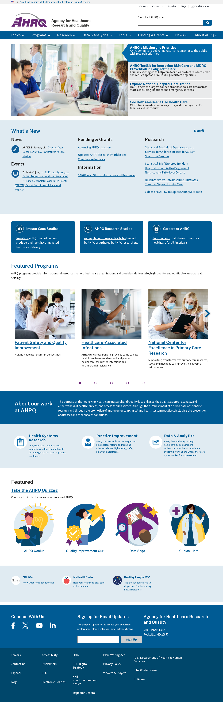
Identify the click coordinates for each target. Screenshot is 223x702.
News (179, 35)
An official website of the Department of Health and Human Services (55, 1)
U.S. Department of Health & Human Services (158, 659)
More (197, 130)
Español (172, 6)
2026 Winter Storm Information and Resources (106, 175)
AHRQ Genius (34, 551)
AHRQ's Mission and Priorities (153, 47)
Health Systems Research (43, 438)
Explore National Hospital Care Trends (160, 84)
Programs (39, 35)
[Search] (207, 23)
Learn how (22, 238)
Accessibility (49, 655)
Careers (143, 6)
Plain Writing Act (114, 655)
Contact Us (158, 6)
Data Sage (137, 551)
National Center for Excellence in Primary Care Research (174, 348)
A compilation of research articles (105, 238)
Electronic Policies (54, 682)
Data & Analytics (95, 35)
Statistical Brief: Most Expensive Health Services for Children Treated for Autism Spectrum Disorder (170, 151)
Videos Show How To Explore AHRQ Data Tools (173, 192)
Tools (123, 35)
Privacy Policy (112, 664)
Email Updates (201, 6)
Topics (16, 35)
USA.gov (139, 679)
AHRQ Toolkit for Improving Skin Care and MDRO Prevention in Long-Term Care (168, 67)
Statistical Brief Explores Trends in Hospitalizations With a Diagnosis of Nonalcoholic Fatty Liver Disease (167, 168)
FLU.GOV (28, 577)
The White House (145, 670)
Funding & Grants (151, 35)
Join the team (161, 238)
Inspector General (83, 693)
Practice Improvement (117, 435)
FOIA (75, 655)
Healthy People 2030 (137, 577)
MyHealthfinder (83, 577)
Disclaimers (49, 664)
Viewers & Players (114, 673)
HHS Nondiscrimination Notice (84, 680)
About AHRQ (204, 35)
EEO (44, 673)
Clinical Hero (188, 551)
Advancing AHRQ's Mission (94, 147)
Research (64, 35)
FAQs (183, 6)
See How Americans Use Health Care (159, 102)
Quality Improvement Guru (85, 551)
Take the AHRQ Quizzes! (34, 490)
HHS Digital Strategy (79, 665)
